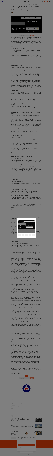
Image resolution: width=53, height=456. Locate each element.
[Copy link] (19, 235)
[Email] (26, 235)
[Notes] (30, 235)
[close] (34, 219)
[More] (33, 235)
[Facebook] (23, 235)
